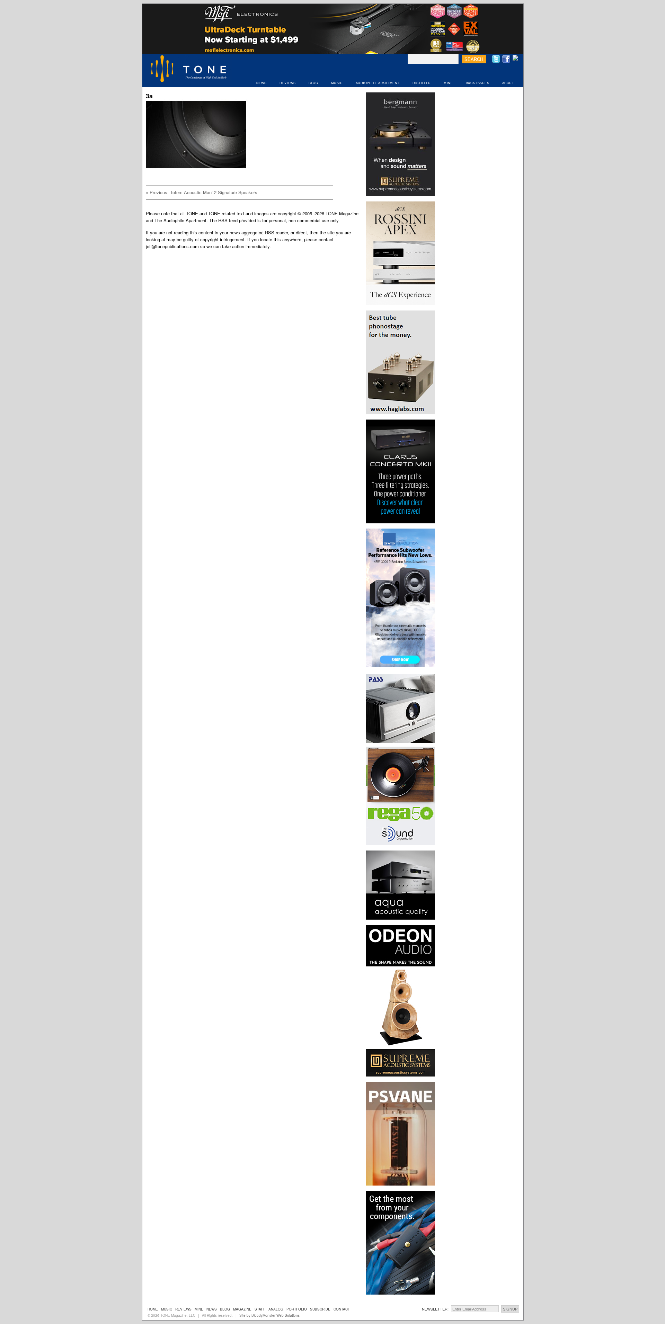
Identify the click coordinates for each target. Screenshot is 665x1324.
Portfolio (296, 1309)
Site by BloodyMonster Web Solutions (269, 1315)
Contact (342, 1309)
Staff (260, 1309)
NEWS (261, 83)
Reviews (183, 1309)
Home (153, 1309)
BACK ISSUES (477, 83)
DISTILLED (422, 83)
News (211, 1309)
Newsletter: (435, 1309)
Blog (225, 1309)
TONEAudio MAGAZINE (189, 69)
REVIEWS (288, 83)
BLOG (313, 83)
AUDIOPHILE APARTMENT (378, 83)
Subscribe (320, 1309)
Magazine (242, 1309)
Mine (199, 1309)
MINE (448, 83)
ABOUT (508, 83)
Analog (275, 1309)
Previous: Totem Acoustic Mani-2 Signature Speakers (201, 192)
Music (166, 1309)
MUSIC (337, 83)
